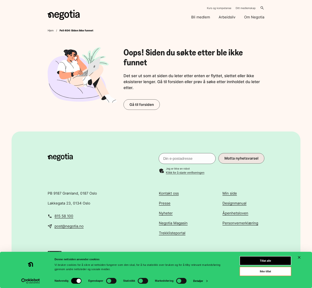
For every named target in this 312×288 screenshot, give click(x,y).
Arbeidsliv (227, 17)
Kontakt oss (169, 193)
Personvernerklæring (240, 223)
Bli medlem (200, 17)
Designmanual (234, 203)
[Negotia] (64, 15)
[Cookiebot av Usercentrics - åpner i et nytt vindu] (30, 281)
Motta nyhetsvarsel (241, 158)
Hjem (51, 30)
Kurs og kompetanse (219, 8)
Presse (164, 203)
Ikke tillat (265, 271)
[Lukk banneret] (299, 257)
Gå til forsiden (141, 104)
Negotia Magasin (173, 223)
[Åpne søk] (262, 8)
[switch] (111, 281)
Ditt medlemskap (246, 8)
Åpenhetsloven (235, 213)
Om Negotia (254, 17)
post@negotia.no (69, 226)
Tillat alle (265, 260)
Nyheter (166, 213)
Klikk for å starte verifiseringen (185, 172)
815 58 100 (64, 216)
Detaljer (198, 280)
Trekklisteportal (172, 233)
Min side (229, 193)
